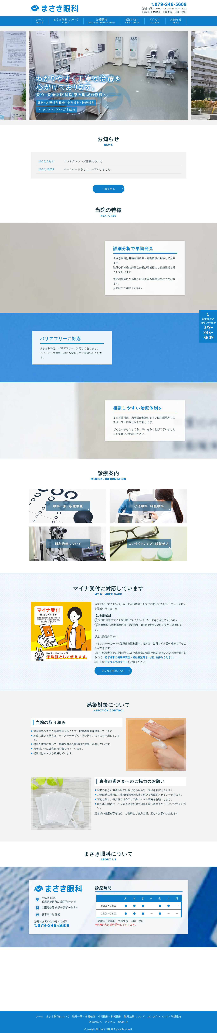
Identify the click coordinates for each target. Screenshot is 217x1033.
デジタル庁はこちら (113, 670)
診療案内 (101, 21)
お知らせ (175, 21)
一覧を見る (108, 188)
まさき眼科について (66, 21)
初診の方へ (132, 21)
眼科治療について (134, 1016)
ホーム (39, 21)
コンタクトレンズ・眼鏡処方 (164, 1016)
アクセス (155, 21)
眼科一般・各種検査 (84, 1016)
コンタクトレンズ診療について (83, 161)
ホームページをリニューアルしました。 (88, 169)
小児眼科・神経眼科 (110, 1016)
